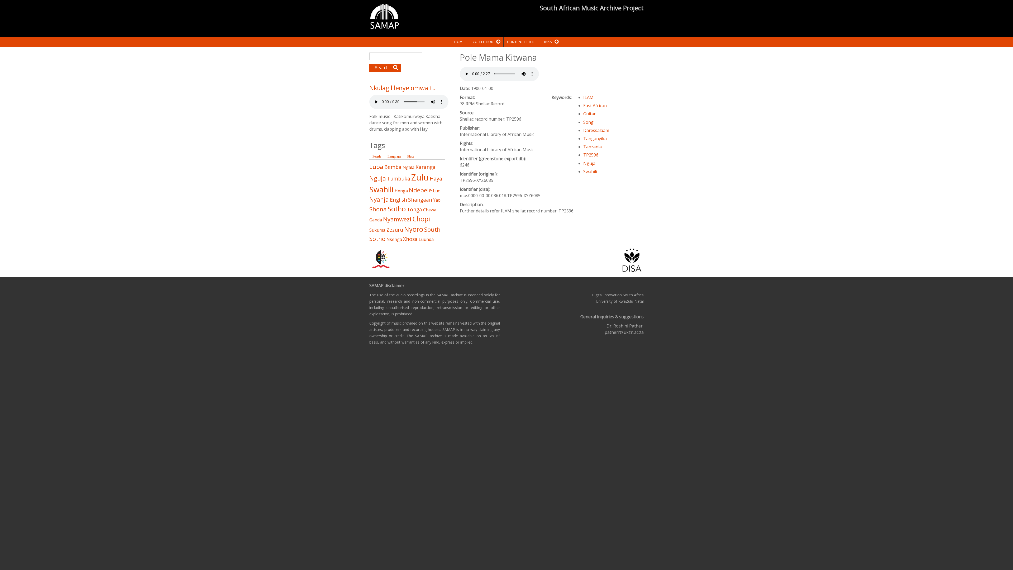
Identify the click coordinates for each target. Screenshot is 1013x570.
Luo (437, 191)
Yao (437, 200)
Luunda (426, 239)
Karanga (425, 166)
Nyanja (379, 199)
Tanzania (592, 147)
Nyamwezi (397, 219)
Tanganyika (595, 138)
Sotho (397, 208)
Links (547, 41)
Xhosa (410, 239)
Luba (376, 167)
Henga (401, 191)
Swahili (590, 171)
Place (410, 156)
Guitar (589, 114)
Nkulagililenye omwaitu (402, 88)
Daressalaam (596, 130)
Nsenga (394, 239)
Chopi (421, 219)
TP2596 (590, 155)
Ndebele (420, 190)
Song (588, 122)
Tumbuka (398, 178)
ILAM (588, 97)
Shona (378, 209)
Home (459, 41)
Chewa (429, 210)
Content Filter (520, 41)
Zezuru (394, 229)
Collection (483, 41)
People (376, 156)
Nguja (589, 163)
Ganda (375, 220)
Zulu (420, 177)
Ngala (408, 167)
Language (396, 156)
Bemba (393, 166)
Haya (436, 178)
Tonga (414, 209)
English (398, 199)
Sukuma (377, 230)
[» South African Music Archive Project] (384, 17)
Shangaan (420, 199)
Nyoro (413, 229)
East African (595, 105)
